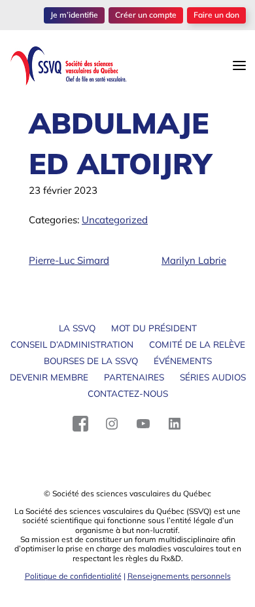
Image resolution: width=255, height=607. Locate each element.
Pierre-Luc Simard (69, 260)
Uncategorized (115, 219)
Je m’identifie (74, 15)
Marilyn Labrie (194, 260)
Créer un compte (146, 15)
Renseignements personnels (179, 576)
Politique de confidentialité (73, 576)
